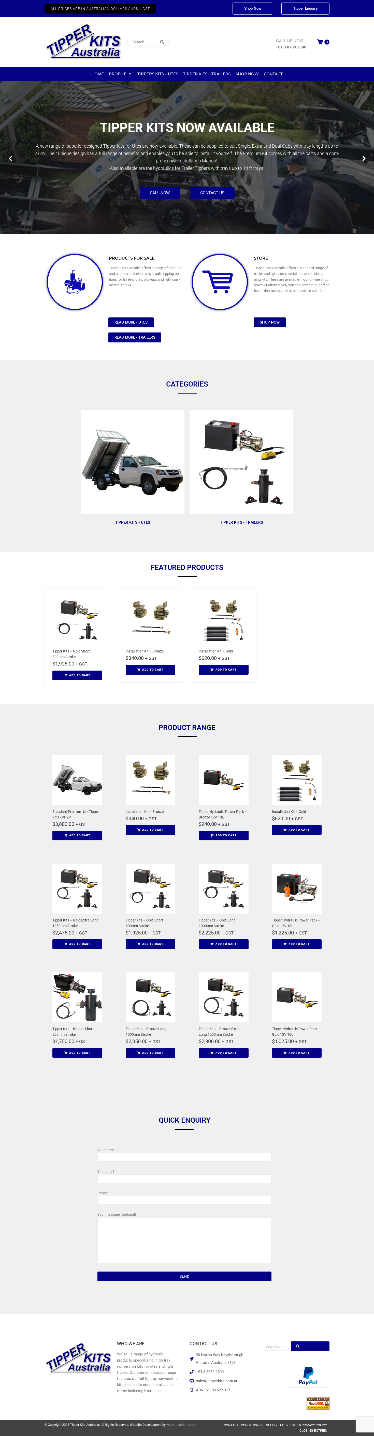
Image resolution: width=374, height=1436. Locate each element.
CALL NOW (169, 194)
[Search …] (275, 1346)
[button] (100, 9)
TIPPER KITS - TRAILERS (241, 522)
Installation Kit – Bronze (145, 651)
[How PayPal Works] (308, 1386)
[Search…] (148, 42)
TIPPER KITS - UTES (132, 522)
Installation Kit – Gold (216, 651)
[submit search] (196, 42)
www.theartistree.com (182, 1425)
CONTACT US (221, 194)
